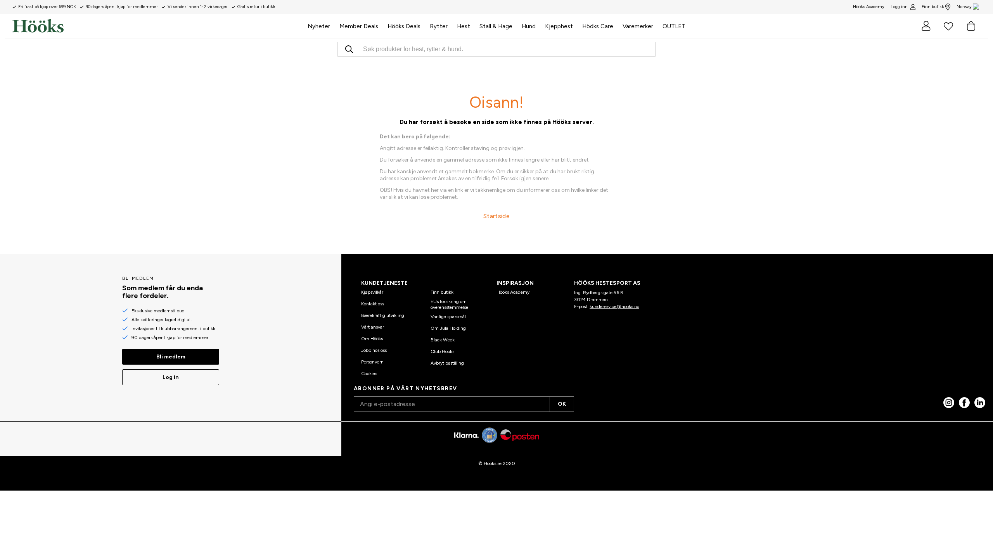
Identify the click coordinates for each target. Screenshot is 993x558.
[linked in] (979, 402)
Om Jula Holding (448, 328)
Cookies (369, 373)
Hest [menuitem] (463, 26)
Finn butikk (933, 6)
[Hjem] (157, 26)
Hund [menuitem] (529, 26)
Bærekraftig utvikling (382, 315)
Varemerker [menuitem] (638, 26)
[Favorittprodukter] (948, 26)
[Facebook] (964, 402)
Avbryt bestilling (447, 363)
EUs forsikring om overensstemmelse (449, 304)
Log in (171, 377)
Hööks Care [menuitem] (597, 26)
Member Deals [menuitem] (358, 26)
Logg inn (899, 6)
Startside (496, 216)
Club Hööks (442, 351)
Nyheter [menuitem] (319, 26)
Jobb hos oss (374, 350)
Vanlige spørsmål (448, 316)
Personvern (372, 362)
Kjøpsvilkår (372, 292)
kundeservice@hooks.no (614, 306)
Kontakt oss (372, 304)
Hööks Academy (512, 292)
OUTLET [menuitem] (674, 26)
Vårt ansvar (372, 327)
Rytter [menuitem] (439, 26)
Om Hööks (372, 338)
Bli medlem (170, 356)
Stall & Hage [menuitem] (495, 26)
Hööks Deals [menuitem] (404, 26)
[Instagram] (948, 402)
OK (562, 404)
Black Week (443, 340)
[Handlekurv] (971, 26)
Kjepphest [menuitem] (559, 26)
